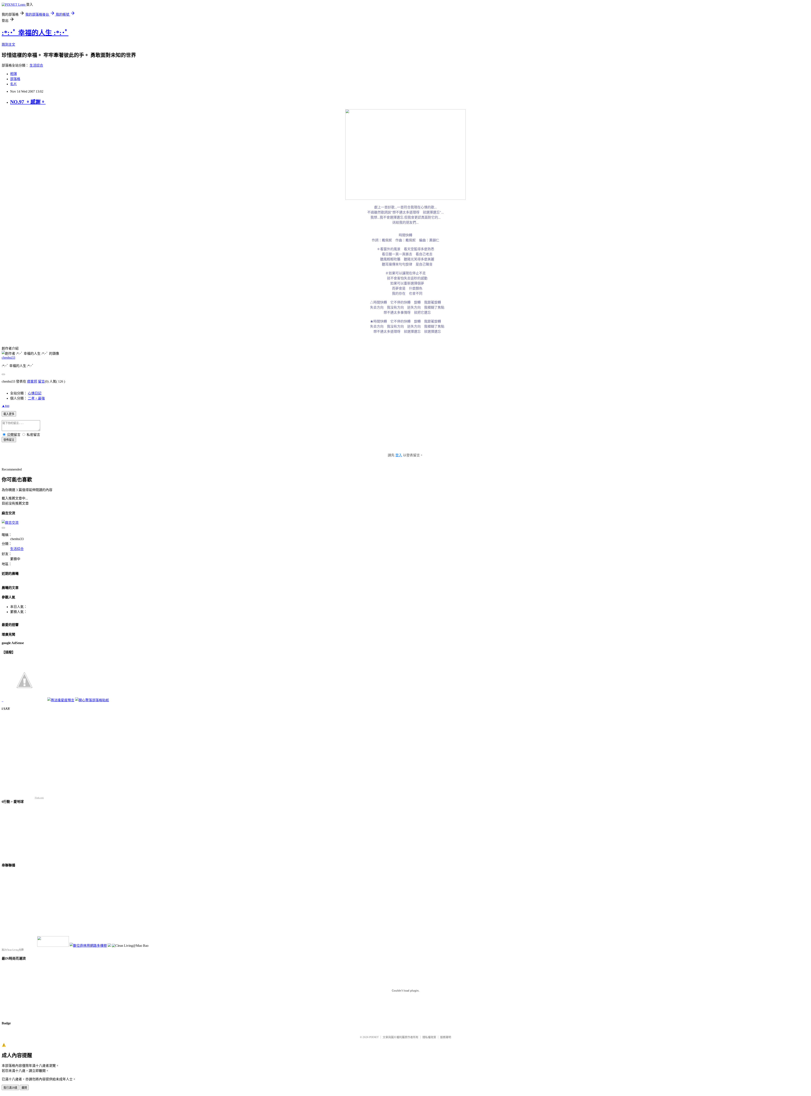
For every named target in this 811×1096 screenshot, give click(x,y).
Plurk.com (39, 797)
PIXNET (374, 1037)
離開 (24, 1087)
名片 (13, 84)
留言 (41, 381)
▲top (5, 406)
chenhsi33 (8, 357)
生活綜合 (36, 65)
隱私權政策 (429, 1037)
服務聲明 (445, 1037)
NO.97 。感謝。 (28, 102)
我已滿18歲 (10, 1087)
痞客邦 (32, 381)
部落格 (15, 79)
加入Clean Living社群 (13, 949)
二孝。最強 (36, 398)
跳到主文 (8, 44)
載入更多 (8, 414)
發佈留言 (8, 439)
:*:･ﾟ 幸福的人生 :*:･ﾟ (35, 33)
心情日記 (34, 393)
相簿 (13, 74)
